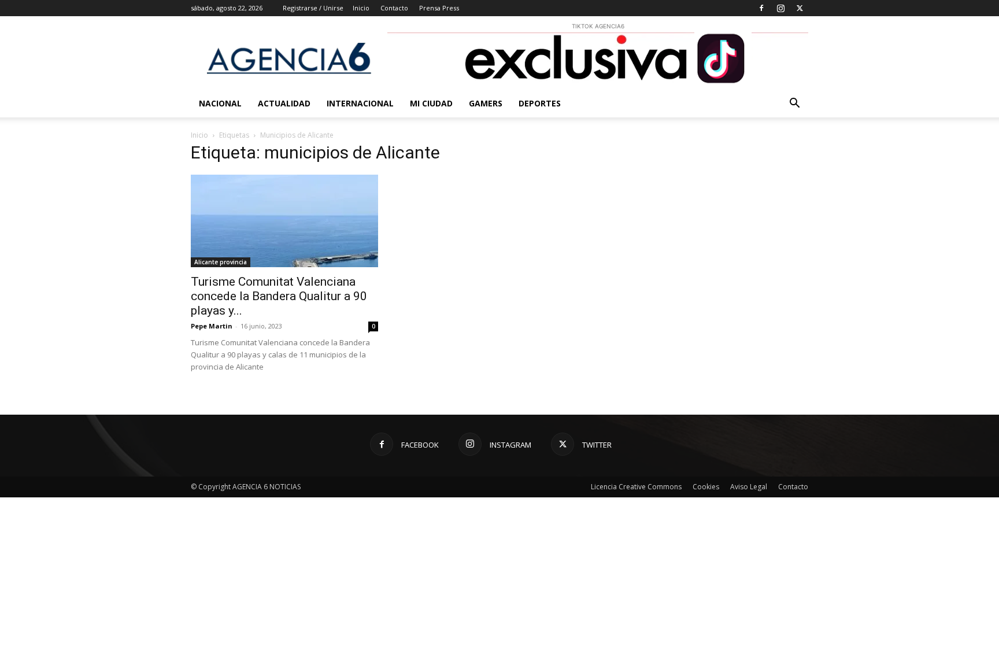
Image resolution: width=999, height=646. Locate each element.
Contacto (394, 7)
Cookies (706, 487)
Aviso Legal (748, 487)
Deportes (540, 103)
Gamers (485, 103)
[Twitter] (799, 8)
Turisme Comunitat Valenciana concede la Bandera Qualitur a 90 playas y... (279, 296)
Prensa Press (439, 7)
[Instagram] (780, 8)
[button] (794, 104)
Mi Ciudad (431, 103)
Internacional (360, 103)
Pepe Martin (211, 326)
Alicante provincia (220, 262)
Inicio (361, 7)
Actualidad (284, 103)
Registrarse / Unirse (313, 7)
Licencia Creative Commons (636, 487)
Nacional (220, 103)
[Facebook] (761, 8)
